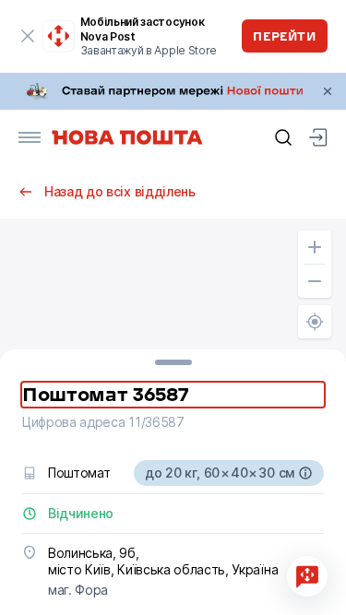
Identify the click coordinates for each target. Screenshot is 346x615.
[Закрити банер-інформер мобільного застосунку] (27, 36)
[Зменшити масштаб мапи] (314, 281)
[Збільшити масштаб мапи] (314, 247)
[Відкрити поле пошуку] (283, 137)
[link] (173, 91)
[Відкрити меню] (29, 137)
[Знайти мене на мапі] (314, 321)
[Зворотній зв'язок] (307, 576)
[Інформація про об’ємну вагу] (305, 473)
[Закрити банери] (327, 91)
